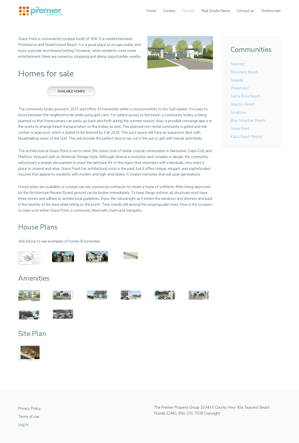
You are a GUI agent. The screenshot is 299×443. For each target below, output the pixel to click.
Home (151, 10)
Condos (169, 10)
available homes (71, 91)
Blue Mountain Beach (247, 120)
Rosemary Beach (244, 72)
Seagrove (238, 112)
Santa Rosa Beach (245, 96)
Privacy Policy (29, 408)
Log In (23, 424)
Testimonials (270, 10)
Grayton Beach (242, 104)
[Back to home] (41, 11)
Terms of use (28, 416)
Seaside (236, 80)
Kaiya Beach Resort (246, 136)
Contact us (245, 10)
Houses (188, 10)
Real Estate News (215, 10)
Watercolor (239, 88)
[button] (29, 258)
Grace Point (239, 128)
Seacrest (237, 64)
